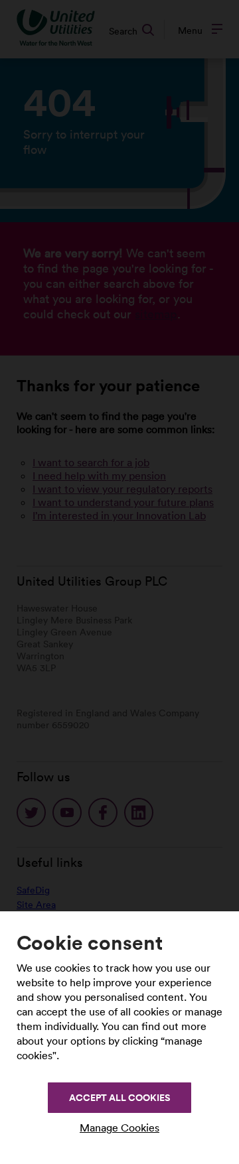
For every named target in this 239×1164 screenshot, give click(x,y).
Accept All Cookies (119, 1097)
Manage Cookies (119, 1127)
